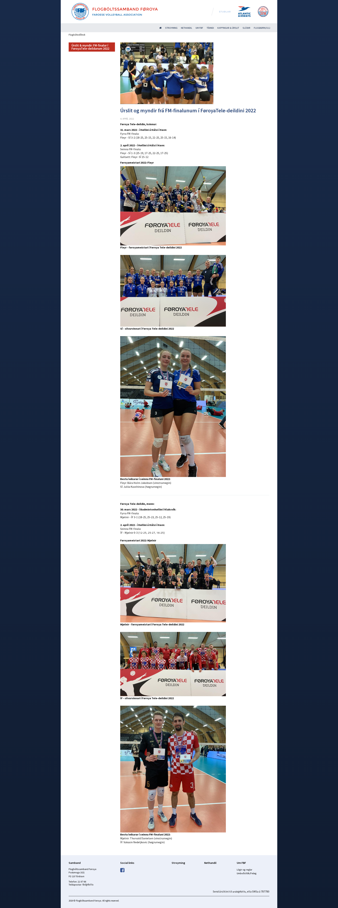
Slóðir (246, 27)
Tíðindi (210, 27)
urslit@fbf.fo (239, 891)
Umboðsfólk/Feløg (246, 873)
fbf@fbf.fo (87, 884)
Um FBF (199, 27)
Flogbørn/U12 (262, 27)
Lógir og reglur (244, 869)
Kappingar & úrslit (228, 27)
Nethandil (186, 27)
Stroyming (171, 27)
